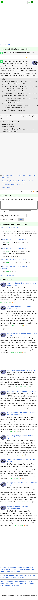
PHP (8, 45)
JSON (2, 569)
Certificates (9, 583)
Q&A (27, 583)
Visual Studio (10, 571)
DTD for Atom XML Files (10, 228)
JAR (28, 581)
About (11, 575)
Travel (13, 585)
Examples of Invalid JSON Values (14, 239)
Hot (7, 575)
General (26, 567)
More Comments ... (7, 275)
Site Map (12, 577)
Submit (20, 219)
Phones (7, 585)
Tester (2, 581)
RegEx (16, 583)
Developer (10, 581)
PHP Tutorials (8, 187)
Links (22, 583)
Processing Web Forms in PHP (13, 184)
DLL (32, 581)
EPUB (20, 567)
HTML (32, 567)
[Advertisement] (19, 24)
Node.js (16, 569)
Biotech (33, 583)
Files (2, 583)
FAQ (25, 575)
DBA (16, 581)
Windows (22, 581)
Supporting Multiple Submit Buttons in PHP (17, 181)
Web (18, 571)
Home (2, 45)
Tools (2, 571)
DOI (1, 585)
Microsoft (9, 569)
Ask (23, 577)
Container (13, 567)
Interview (31, 575)
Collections (19, 575)
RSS (32, 569)
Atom (7, 577)
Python (27, 569)
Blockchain (4, 567)
